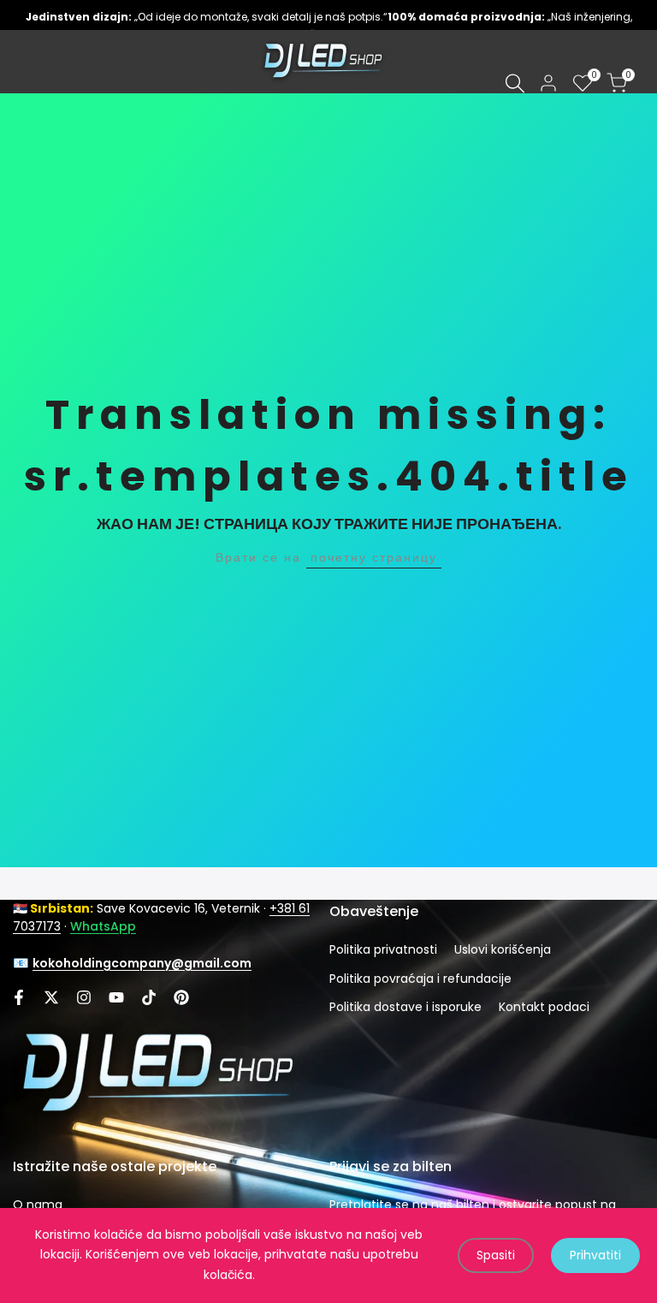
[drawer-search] (515, 83)
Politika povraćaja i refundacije (420, 978)
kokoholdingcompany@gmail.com (142, 963)
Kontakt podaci (544, 1006)
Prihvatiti (595, 1255)
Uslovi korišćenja (502, 949)
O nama (37, 1204)
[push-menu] (25, 62)
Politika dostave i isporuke (405, 1006)
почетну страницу (374, 557)
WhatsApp (103, 926)
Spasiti (495, 1255)
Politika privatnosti (383, 949)
